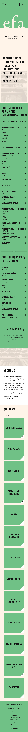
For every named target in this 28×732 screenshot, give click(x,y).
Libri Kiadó (6, 169)
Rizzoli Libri (6, 181)
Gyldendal (5, 137)
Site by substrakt (14, 728)
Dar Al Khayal (7, 187)
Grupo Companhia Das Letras (13, 123)
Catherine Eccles (14, 428)
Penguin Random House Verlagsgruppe (10, 156)
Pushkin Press (10, 316)
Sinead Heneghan (14, 644)
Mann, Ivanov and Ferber (11, 225)
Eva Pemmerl (14, 471)
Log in (23, 4)
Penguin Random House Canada (10, 130)
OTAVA (4, 143)
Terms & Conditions (14, 717)
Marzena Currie (14, 579)
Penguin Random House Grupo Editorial (13, 211)
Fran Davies (14, 514)
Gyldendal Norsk (8, 199)
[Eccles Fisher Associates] (14, 724)
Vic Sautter (14, 688)
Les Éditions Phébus (10, 275)
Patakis (4, 163)
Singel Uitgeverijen (9, 193)
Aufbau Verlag (7, 281)
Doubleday (6, 244)
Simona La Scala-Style (14, 666)
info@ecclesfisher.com (14, 708)
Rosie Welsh (14, 623)
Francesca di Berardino (14, 493)
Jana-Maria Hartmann (14, 536)
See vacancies (7, 415)
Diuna (4, 175)
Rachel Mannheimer (14, 601)
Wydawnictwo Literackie (11, 205)
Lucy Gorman (14, 558)
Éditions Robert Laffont (11, 149)
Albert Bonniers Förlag (11, 239)
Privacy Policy (14, 720)
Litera (4, 219)
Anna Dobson (14, 450)
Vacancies (14, 715)
